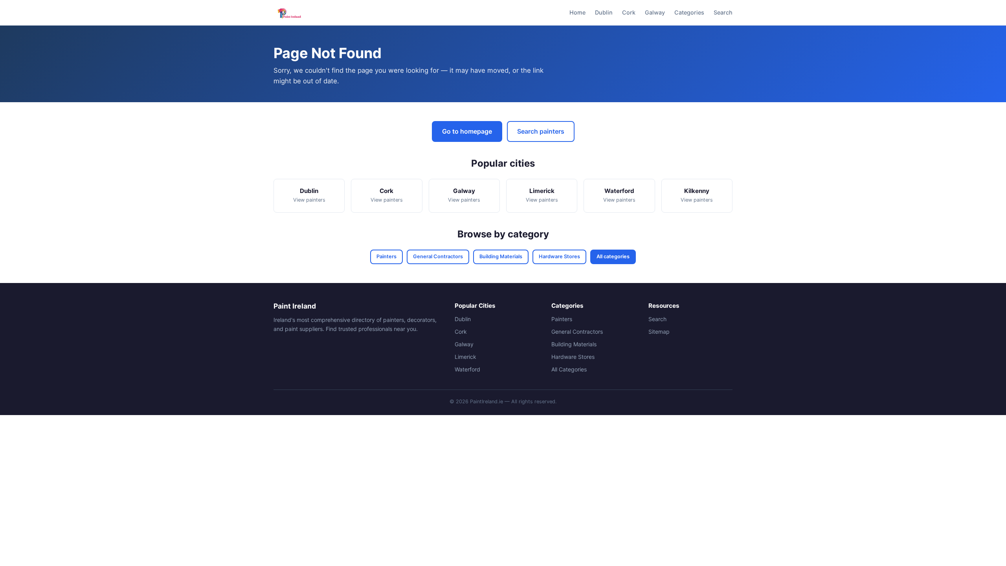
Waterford (467, 369)
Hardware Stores (559, 256)
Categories (689, 12)
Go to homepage (467, 131)
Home (577, 12)
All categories (613, 256)
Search (723, 12)
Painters (386, 256)
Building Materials (500, 256)
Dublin (604, 12)
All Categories (569, 369)
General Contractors (438, 256)
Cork (628, 12)
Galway (655, 12)
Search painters (540, 131)
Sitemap (659, 331)
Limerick (465, 356)
